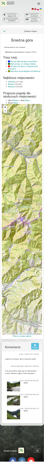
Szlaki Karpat (10, 450)
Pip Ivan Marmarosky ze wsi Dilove (23, 61)
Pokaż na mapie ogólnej (22, 336)
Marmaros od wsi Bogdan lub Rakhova (25, 71)
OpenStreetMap (29, 334)
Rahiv (16, 103)
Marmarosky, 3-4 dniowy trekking (23, 64)
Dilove (27, 100)
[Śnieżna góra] (22, 219)
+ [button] (5, 107)
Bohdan (11, 84)
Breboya (11, 86)
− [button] (5, 110)
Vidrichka (11, 81)
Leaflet (20, 334)
